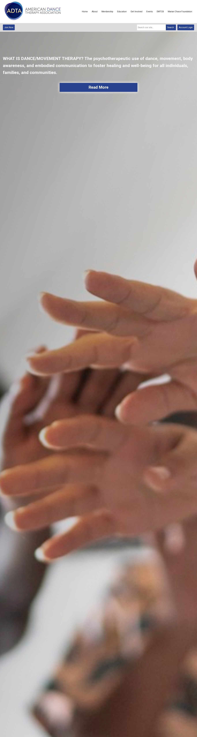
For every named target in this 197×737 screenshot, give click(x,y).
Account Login (186, 27)
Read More (98, 87)
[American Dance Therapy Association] (32, 12)
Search (170, 27)
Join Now (8, 27)
